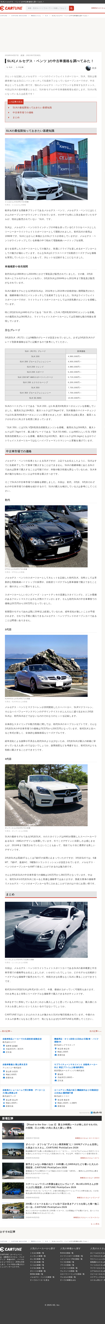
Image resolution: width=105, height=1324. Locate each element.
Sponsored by (84, 1112)
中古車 (19, 67)
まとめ (16, 117)
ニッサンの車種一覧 (38, 1256)
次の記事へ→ (96, 1031)
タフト (97, 1158)
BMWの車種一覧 (36, 1274)
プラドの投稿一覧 (67, 1265)
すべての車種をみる (68, 1280)
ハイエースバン (93, 1217)
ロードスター (94, 1138)
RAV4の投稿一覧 (67, 1253)
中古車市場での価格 (23, 112)
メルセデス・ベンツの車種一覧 (42, 1277)
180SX (97, 1178)
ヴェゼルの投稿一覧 (68, 1277)
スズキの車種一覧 (37, 1268)
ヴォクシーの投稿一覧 (69, 1271)
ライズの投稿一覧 (67, 1262)
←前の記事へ (6, 1031)
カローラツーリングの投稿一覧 (72, 1274)
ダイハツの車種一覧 (38, 1271)
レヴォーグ (95, 1198)
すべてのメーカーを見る (39, 1280)
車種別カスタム (81, 1138)
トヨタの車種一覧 (37, 1253)
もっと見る (95, 1224)
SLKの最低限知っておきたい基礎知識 (32, 107)
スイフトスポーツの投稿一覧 (71, 1256)
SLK (9, 67)
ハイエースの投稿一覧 (69, 1268)
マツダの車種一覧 (37, 1262)
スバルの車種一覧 (37, 1265)
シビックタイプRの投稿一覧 (71, 1259)
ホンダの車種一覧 (37, 1259)
